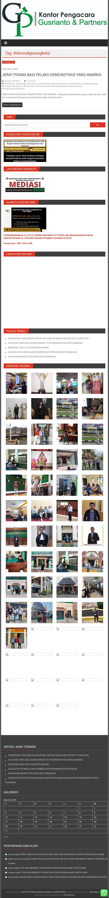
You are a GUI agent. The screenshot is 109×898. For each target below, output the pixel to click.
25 (21, 826)
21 (65, 822)
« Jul (6, 837)
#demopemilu (17, 86)
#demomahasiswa (75, 84)
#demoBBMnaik (44, 84)
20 (51, 822)
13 (51, 817)
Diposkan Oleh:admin (12, 81)
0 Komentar (31, 81)
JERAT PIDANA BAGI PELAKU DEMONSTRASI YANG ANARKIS (51, 75)
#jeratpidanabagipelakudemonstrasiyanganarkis (64, 86)
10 (6, 817)
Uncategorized (8, 62)
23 (95, 822)
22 (80, 822)
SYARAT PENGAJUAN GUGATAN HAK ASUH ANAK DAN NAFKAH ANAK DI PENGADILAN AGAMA (61, 854)
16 (95, 817)
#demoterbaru (41, 86)
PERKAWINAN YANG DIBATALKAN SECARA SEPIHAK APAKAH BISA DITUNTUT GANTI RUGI (48, 338)
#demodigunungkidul (59, 84)
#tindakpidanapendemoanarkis (13, 89)
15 (80, 817)
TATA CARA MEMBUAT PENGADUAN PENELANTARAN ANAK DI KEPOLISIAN (52, 868)
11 (21, 817)
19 (36, 822)
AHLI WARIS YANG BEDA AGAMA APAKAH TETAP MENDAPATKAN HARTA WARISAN (45, 343)
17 (6, 822)
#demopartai (6, 86)
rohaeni (11, 872)
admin (11, 854)
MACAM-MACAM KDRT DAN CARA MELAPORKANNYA (32, 356)
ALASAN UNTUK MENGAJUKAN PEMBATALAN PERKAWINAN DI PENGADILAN (42, 352)
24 (6, 826)
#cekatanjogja (21, 84)
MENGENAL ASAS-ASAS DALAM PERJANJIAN (28, 347)
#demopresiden (29, 86)
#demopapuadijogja (90, 84)
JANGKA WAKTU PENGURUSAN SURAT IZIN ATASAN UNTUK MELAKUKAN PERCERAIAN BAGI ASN (63, 877)
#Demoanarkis (32, 84)
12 (36, 817)
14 (65, 817)
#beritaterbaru (10, 84)
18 (21, 822)
